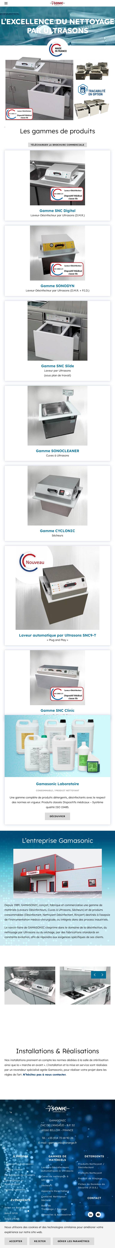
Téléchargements (14, 1189)
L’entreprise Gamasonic (19, 1164)
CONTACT (94, 1198)
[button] (5, 3)
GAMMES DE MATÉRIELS (57, 1158)
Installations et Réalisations (14, 1182)
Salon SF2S (11, 1213)
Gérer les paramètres (73, 1241)
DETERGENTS (94, 1156)
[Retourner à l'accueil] (57, 3)
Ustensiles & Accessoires (56, 1214)
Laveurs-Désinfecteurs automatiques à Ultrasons (57, 1169)
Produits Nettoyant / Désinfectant (91, 1166)
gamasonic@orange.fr (63, 1142)
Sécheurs (46, 1185)
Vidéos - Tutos (13, 1169)
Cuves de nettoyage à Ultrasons (54, 1178)
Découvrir (57, 816)
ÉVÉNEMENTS (21, 1200)
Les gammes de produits (19, 1175)
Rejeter (40, 1241)
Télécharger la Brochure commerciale (57, 144)
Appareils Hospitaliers (55, 1191)
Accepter (15, 1241)
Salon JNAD (11, 1218)
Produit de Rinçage (90, 1178)
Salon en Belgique (15, 1207)
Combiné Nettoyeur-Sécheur (53, 1198)
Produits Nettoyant (90, 1172)
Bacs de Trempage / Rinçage (54, 1207)
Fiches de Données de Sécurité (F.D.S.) (91, 1186)
